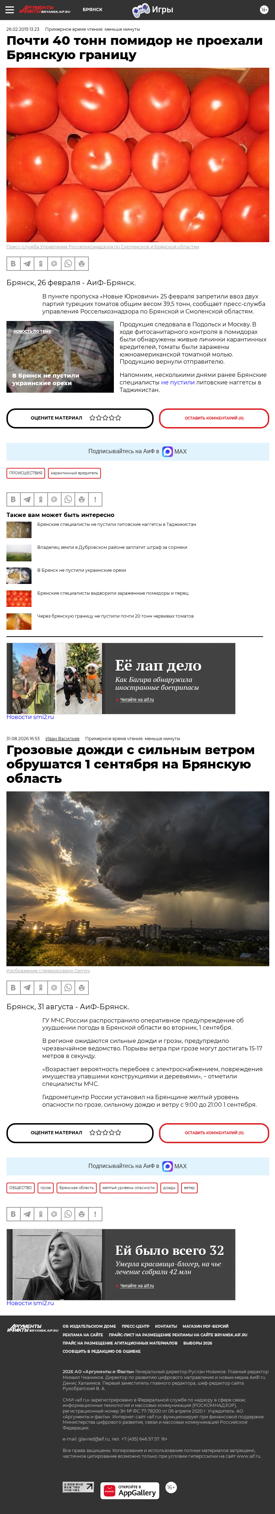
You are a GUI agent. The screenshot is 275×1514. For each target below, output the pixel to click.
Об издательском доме (89, 1326)
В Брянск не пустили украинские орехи (81, 570)
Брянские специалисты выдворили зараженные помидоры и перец (112, 593)
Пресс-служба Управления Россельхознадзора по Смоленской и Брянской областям (102, 246)
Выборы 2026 (197, 1343)
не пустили (178, 382)
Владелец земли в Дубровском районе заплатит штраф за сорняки (112, 547)
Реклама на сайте (83, 1335)
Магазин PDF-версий (205, 1326)
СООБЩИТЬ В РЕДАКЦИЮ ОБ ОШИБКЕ (102, 1351)
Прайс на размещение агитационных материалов (120, 1343)
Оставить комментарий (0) (214, 418)
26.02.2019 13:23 (22, 29)
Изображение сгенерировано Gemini (48, 970)
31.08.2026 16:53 (23, 738)
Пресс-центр (135, 1326)
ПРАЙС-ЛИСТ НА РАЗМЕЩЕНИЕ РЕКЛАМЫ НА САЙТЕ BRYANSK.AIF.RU (178, 1335)
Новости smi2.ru (30, 717)
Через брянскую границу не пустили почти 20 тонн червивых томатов (115, 616)
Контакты (166, 1326)
